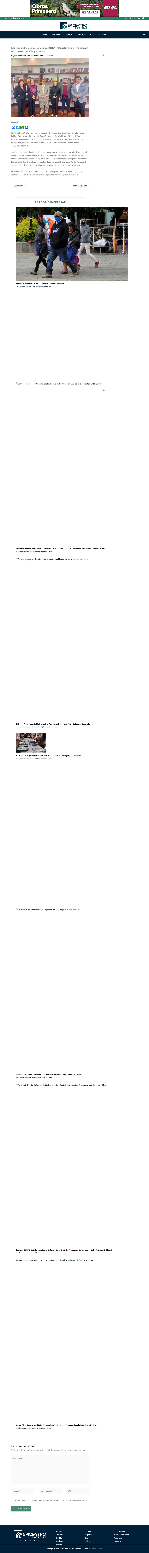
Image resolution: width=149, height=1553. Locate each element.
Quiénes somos (119, 1532)
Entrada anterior (18, 186)
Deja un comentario (18, 56)
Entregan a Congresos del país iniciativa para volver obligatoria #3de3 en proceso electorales (53, 724)
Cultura (88, 1532)
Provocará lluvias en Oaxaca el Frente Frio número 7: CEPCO (40, 284)
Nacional (34, 727)
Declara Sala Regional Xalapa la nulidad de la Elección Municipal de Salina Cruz (48, 756)
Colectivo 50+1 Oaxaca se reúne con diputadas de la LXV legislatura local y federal (49, 1075)
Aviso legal (118, 1538)
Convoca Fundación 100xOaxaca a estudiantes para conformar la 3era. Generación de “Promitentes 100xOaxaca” (60, 549)
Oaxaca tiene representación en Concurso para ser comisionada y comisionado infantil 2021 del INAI (56, 1425)
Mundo (59, 1544)
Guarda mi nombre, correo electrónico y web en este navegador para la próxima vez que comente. (50, 1500)
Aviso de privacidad (121, 1535)
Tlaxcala (59, 1535)
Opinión (88, 1541)
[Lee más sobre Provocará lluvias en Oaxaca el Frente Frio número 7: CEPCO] (72, 244)
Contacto (117, 1541)
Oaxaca (30, 56)
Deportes (88, 1535)
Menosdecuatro (97, 1549)
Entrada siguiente (81, 186)
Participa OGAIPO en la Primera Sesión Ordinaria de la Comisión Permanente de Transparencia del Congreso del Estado (64, 1250)
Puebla (59, 1538)
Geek (87, 1538)
